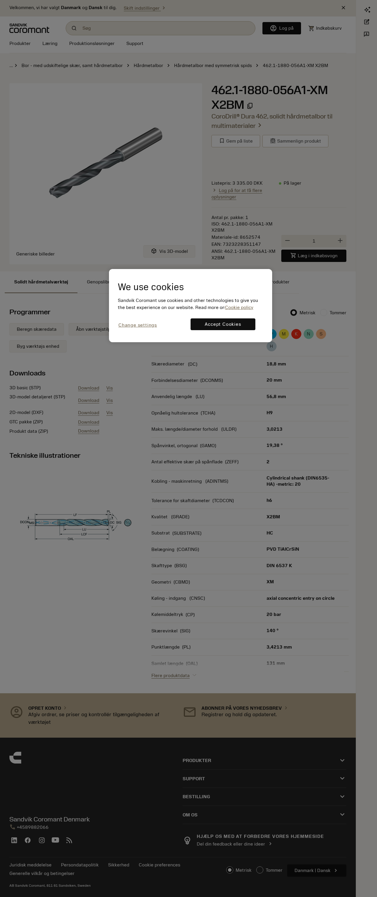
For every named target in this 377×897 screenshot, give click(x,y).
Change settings (137, 325)
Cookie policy (239, 307)
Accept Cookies (223, 324)
